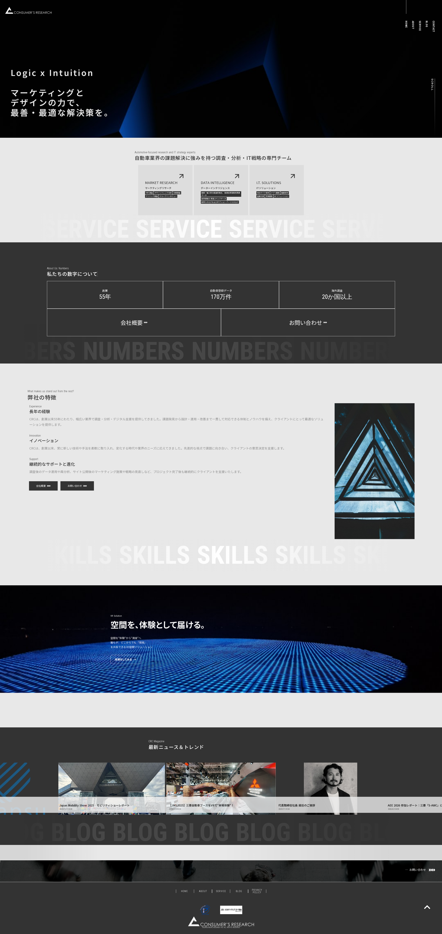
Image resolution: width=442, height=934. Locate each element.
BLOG (239, 891)
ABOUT (203, 891)
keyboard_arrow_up (427, 907)
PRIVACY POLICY (257, 891)
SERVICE (221, 891)
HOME (185, 891)
